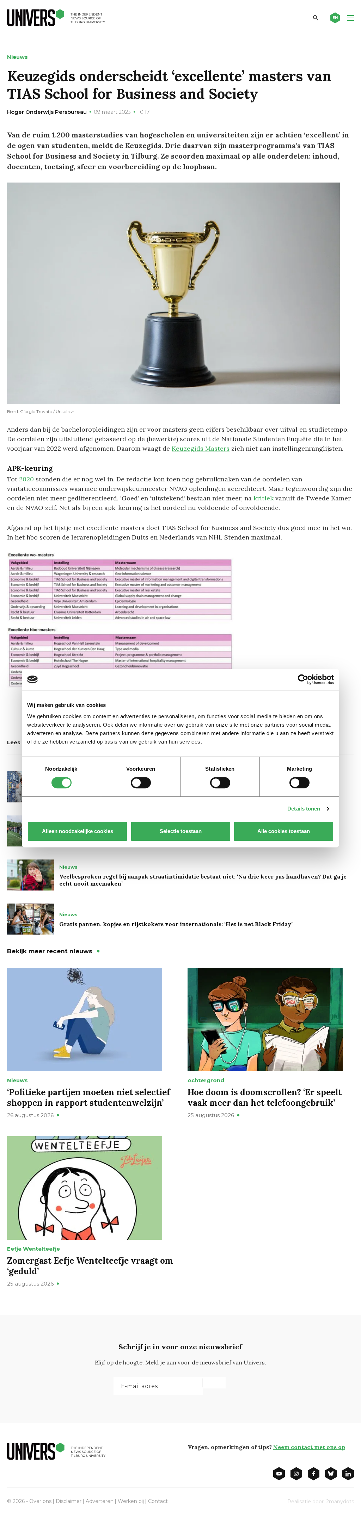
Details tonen (303, 809)
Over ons (40, 1501)
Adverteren (100, 1501)
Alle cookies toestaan (283, 831)
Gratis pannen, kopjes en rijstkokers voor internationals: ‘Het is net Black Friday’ (176, 924)
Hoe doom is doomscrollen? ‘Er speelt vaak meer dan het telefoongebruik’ (265, 1097)
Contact (158, 1501)
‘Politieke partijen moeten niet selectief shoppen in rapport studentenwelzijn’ (88, 1097)
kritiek (263, 498)
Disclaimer (68, 1501)
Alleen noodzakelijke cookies (77, 831)
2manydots (340, 1501)
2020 (26, 479)
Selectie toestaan (181, 831)
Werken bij (131, 1501)
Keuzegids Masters (201, 448)
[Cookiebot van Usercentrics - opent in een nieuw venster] (303, 679)
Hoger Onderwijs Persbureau (47, 112)
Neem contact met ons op (309, 1446)
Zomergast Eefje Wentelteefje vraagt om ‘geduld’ (90, 1266)
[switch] (141, 782)
